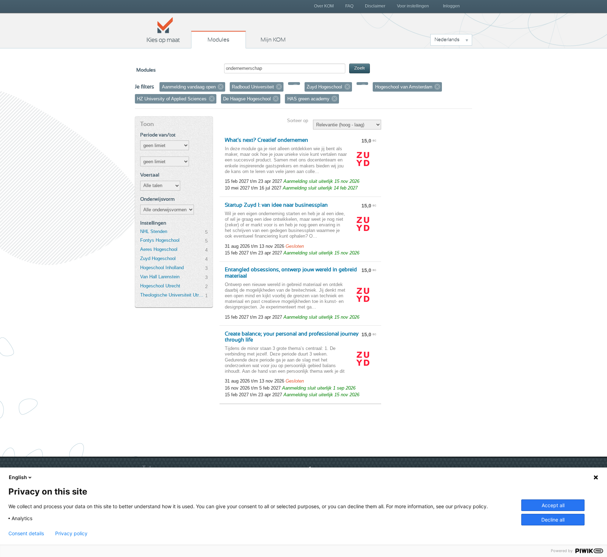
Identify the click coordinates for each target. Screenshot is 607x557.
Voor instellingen (413, 6)
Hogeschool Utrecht (160, 286)
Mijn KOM (273, 39)
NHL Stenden (153, 231)
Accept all (553, 505)
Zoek (359, 68)
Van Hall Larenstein (160, 276)
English (18, 477)
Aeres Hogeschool (158, 249)
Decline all (552, 520)
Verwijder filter (220, 86)
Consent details (26, 533)
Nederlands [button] (447, 39)
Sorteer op (297, 120)
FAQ (349, 6)
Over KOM (324, 6)
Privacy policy (71, 533)
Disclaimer (375, 6)
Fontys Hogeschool (160, 240)
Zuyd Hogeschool (158, 258)
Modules (218, 39)
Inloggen (451, 6)
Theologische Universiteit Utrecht (172, 295)
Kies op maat (163, 29)
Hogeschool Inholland (162, 267)
